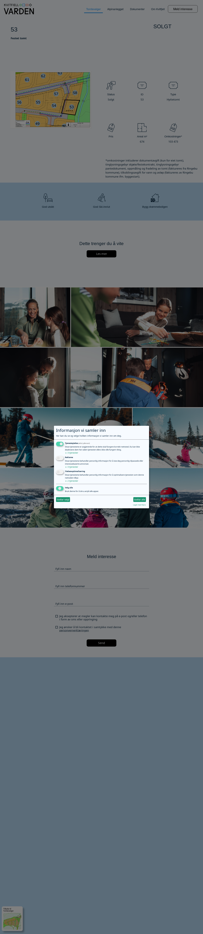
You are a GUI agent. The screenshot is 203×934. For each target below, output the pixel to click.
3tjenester (71, 452)
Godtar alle (139, 499)
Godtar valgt (63, 499)
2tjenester (71, 481)
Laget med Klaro (139, 505)
